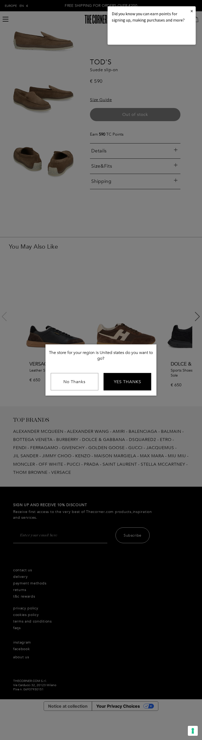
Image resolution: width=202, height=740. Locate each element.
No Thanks (74, 382)
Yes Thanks (127, 382)
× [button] (191, 11)
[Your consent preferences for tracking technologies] (193, 731)
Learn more (129, 34)
